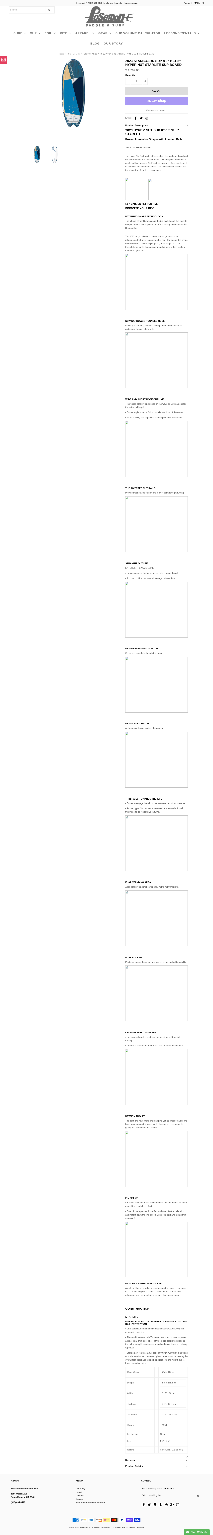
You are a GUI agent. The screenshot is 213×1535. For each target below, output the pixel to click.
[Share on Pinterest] (146, 118)
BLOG (95, 43)
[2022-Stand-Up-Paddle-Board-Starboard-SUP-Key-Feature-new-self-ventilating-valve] (156, 1276)
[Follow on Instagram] (3, 60)
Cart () (200, 3)
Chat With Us (198, 1532)
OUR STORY (113, 43)
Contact (79, 1499)
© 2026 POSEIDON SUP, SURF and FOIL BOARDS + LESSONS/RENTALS (98, 1527)
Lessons (80, 1495)
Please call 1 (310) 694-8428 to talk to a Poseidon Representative (106, 3)
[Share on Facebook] (135, 118)
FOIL (48, 33)
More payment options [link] (156, 110)
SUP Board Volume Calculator (90, 1502)
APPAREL (83, 33)
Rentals (79, 1492)
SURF (17, 33)
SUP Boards (74, 54)
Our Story (80, 1488)
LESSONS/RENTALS (180, 33)
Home (61, 54)
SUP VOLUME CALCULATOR (137, 33)
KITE (63, 33)
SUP (33, 33)
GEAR (103, 33)
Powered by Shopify (136, 1527)
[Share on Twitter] (141, 118)
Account (188, 3)
